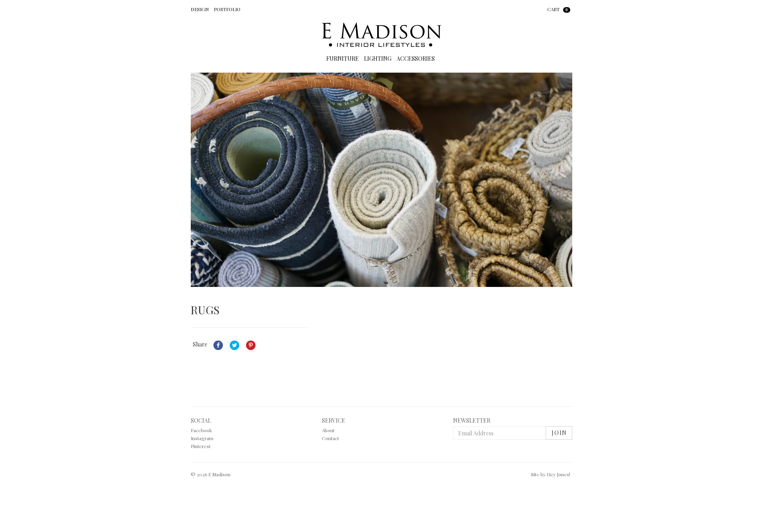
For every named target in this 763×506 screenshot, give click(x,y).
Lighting (377, 58)
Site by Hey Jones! (550, 474)
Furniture (342, 58)
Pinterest (201, 446)
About (328, 430)
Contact (330, 438)
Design (200, 9)
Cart (557, 9)
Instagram (202, 438)
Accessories (416, 58)
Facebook (201, 430)
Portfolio (227, 9)
